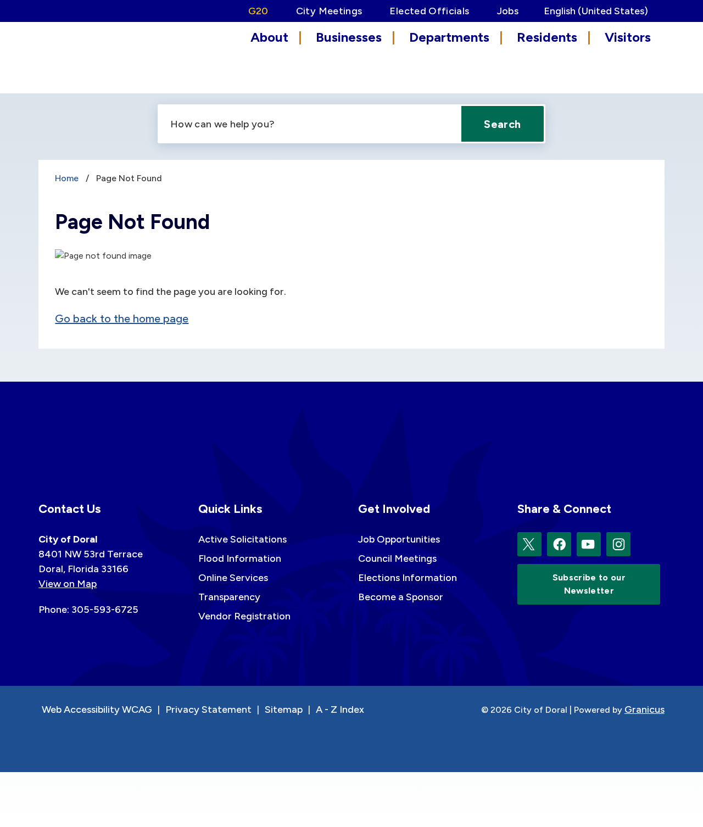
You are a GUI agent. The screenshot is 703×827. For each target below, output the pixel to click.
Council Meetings (397, 558)
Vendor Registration (244, 616)
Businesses (349, 37)
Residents (547, 37)
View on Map (67, 584)
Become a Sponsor (400, 597)
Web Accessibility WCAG (97, 709)
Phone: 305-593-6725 (88, 610)
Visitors (628, 37)
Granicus (644, 709)
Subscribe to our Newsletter (589, 584)
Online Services (233, 578)
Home (67, 178)
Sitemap (284, 709)
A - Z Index (340, 709)
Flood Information (239, 558)
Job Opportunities (399, 539)
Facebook (559, 544)
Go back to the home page (121, 318)
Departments (449, 37)
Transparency (229, 597)
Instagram (618, 544)
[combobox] (600, 11)
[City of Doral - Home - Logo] (88, 56)
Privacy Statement (208, 709)
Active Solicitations (242, 539)
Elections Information (407, 578)
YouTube (589, 544)
